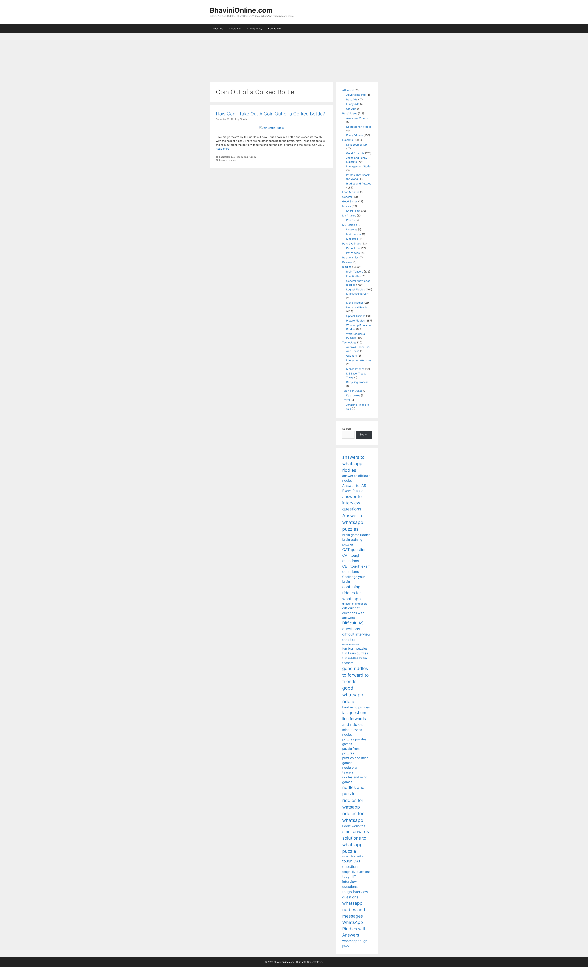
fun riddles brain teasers (354, 660)
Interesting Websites (358, 360)
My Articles (349, 215)
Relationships (350, 257)
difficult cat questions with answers (353, 613)
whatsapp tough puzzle (354, 943)
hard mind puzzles (356, 707)
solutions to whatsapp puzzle (354, 844)
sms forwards (355, 831)
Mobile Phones (355, 369)
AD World (348, 90)
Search (346, 428)
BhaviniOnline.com (241, 10)
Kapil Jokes (353, 395)
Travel (346, 400)
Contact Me (274, 28)
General (347, 196)
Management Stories (359, 166)
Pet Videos (353, 252)
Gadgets (351, 355)
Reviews (347, 262)
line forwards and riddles (354, 721)
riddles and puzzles (353, 790)
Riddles (346, 266)
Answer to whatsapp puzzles (353, 522)
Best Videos (349, 113)
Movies (346, 206)
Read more (222, 148)
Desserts (351, 229)
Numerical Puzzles (357, 307)
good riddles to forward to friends (355, 675)
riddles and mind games (354, 779)
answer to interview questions (352, 503)
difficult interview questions (356, 637)
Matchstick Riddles (357, 294)
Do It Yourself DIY (357, 144)
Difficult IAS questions (353, 626)
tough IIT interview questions (350, 882)
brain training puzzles (352, 542)
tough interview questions (355, 894)
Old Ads (351, 108)
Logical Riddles (227, 157)
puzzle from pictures (351, 751)
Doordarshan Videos (358, 126)
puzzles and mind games (355, 760)
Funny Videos (354, 135)
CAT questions (355, 549)
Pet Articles (353, 248)
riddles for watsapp (352, 804)
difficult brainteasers (354, 603)
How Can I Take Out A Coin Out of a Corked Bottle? (270, 114)
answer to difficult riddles (356, 478)
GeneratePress (315, 962)
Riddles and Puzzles (246, 157)
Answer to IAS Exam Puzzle (354, 488)
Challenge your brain (353, 579)
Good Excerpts (355, 153)
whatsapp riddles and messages (353, 910)
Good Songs (349, 201)
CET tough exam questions (356, 569)
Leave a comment (228, 160)
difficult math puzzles (350, 645)
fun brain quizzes (355, 653)
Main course (353, 234)
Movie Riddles (355, 302)
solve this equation (353, 856)
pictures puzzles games (354, 741)
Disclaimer (235, 28)
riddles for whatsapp (353, 817)
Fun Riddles (353, 276)
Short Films (353, 210)
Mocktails (352, 238)
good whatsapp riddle (352, 694)
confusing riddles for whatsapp (351, 592)
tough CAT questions (351, 864)
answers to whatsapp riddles (353, 464)
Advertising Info (356, 94)
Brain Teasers (354, 271)
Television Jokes (352, 390)
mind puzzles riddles (352, 732)
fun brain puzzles (355, 648)
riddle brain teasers (350, 770)
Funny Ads (352, 104)
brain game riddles (356, 535)
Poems (350, 220)
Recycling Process (357, 382)
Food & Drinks (350, 192)
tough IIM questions (356, 872)
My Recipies (349, 224)
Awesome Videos (357, 118)
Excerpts (347, 139)
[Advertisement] (294, 56)
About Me (218, 28)
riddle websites (353, 826)
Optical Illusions (355, 316)
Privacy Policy (254, 28)
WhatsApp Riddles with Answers (354, 929)
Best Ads (351, 99)
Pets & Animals (351, 243)
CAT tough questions (351, 558)
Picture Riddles (355, 320)
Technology (349, 342)
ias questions (354, 712)
